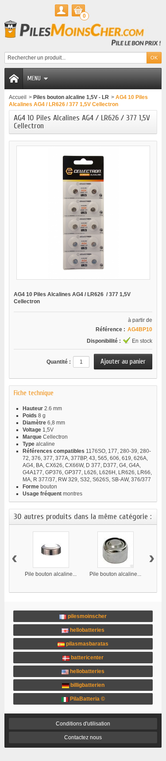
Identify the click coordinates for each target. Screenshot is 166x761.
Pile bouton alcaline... (51, 574)
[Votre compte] (61, 10)
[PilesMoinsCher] (83, 34)
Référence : (110, 329)
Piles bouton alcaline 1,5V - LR (71, 97)
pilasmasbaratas (86, 644)
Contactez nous (83, 737)
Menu (34, 78)
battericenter (86, 657)
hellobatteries (86, 630)
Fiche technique (34, 393)
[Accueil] (14, 78)
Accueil (18, 97)
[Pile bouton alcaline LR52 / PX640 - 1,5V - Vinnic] (115, 549)
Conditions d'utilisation (83, 724)
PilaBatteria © (87, 699)
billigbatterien (86, 685)
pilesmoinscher (86, 616)
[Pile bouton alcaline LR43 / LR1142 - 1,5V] (51, 549)
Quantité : (58, 362)
